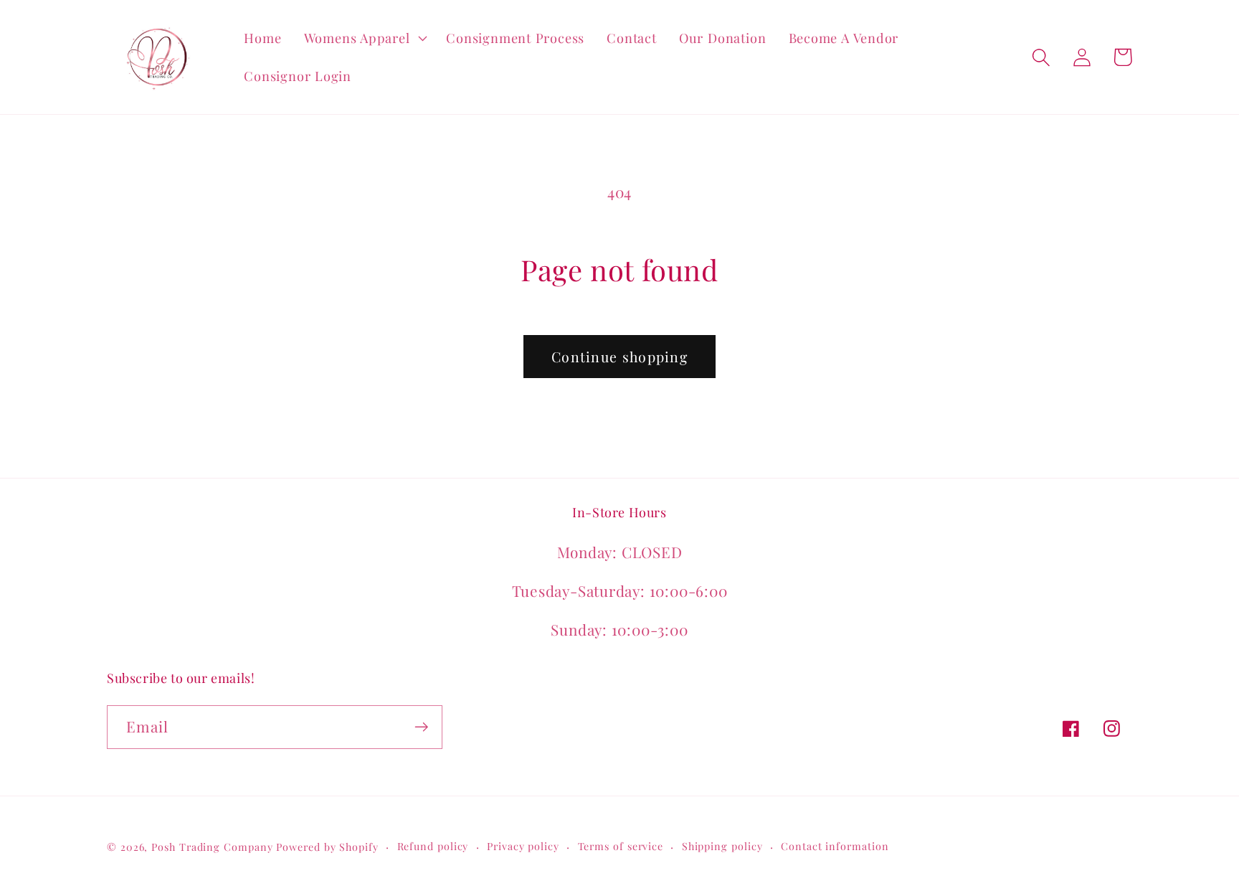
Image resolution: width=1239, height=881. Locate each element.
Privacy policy (523, 846)
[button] (364, 38)
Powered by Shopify (327, 847)
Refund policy (433, 846)
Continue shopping (619, 356)
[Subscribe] (421, 727)
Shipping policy (722, 846)
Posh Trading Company (211, 847)
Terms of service (621, 846)
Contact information (834, 846)
